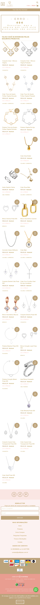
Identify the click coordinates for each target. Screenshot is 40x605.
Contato (20, 542)
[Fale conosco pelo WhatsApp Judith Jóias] (35, 589)
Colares (22, 418)
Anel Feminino (6, 194)
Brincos (4, 226)
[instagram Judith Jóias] (14, 494)
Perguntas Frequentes (20, 535)
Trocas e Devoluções (20, 539)
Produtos (20, 529)
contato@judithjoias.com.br (20, 552)
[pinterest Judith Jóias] (26, 494)
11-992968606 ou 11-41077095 (20, 549)
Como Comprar (20, 532)
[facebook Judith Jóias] (20, 494)
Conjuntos (5, 70)
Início (20, 525)
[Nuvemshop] (20, 577)
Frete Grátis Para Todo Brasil (20, 9)
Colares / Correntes (8, 103)
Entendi (20, 602)
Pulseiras (5, 353)
